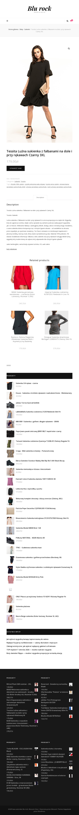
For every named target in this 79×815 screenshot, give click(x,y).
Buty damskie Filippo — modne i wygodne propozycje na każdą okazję (34, 653)
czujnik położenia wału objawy (35, 184)
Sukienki (17, 181)
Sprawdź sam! (16, 168)
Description (40, 197)
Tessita (23, 181)
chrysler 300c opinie (17, 184)
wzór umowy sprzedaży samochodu (59, 187)
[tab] (40, 197)
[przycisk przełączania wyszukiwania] (67, 21)
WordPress (41, 811)
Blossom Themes (57, 809)
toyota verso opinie (52, 184)
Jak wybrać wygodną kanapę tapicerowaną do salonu (27, 639)
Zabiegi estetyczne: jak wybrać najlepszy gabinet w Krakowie (31, 646)
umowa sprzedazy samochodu (36, 187)
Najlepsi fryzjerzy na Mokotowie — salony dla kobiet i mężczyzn (32, 643)
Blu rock (39, 8)
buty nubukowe (12, 249)
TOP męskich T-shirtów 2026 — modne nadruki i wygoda (29, 650)
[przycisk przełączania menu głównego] (8, 20)
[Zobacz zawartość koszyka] (71, 21)
